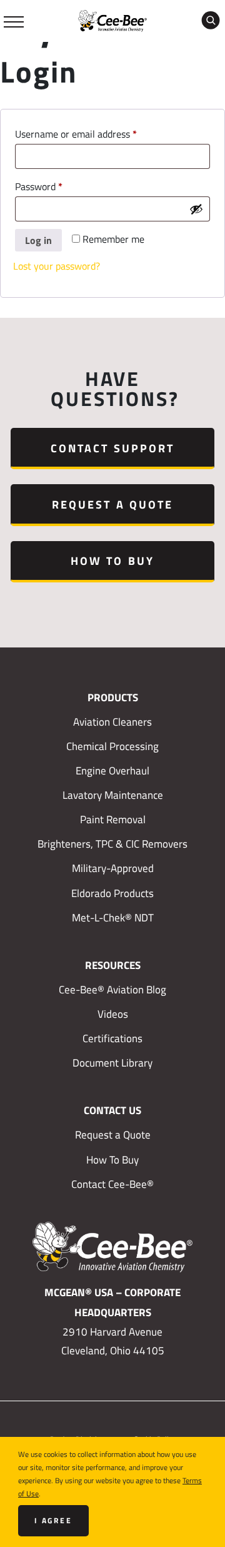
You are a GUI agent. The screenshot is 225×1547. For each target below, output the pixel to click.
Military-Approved (113, 868)
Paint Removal (113, 819)
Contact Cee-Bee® (112, 1184)
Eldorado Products (112, 893)
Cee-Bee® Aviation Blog (112, 990)
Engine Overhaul (112, 771)
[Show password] (196, 209)
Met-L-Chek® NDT (113, 918)
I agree (53, 1520)
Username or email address (94, 133)
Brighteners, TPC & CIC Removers (113, 844)
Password (57, 186)
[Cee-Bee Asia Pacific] (112, 19)
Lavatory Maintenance (112, 795)
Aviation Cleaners (112, 722)
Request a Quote (112, 504)
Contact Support (112, 448)
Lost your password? (56, 266)
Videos (113, 1014)
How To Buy (112, 560)
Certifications (112, 1038)
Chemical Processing (112, 746)
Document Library (112, 1063)
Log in (38, 240)
